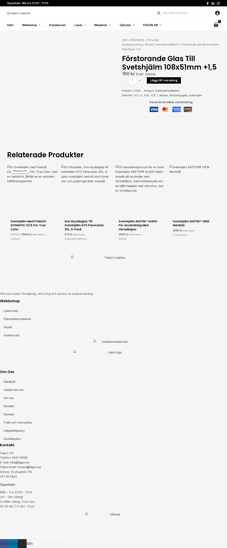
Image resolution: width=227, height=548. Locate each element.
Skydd (149, 44)
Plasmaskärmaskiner (17, 319)
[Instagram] (218, 3)
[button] (38, 25)
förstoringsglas (178, 95)
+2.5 (153, 95)
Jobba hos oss (14, 390)
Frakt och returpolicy (18, 422)
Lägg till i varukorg (163, 80)
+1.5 (135, 95)
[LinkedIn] (213, 3)
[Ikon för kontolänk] (217, 12)
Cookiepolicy (12, 439)
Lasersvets (11, 311)
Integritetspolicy (14, 430)
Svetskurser (12, 335)
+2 (140, 95)
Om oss (9, 398)
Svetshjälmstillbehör (167, 44)
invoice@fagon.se (29, 467)
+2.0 (146, 95)
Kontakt (9, 406)
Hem (125, 40)
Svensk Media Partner (55, 536)
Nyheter (9, 414)
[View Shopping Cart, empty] (216, 25)
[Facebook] (207, 3)
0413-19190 (19, 457)
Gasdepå (9, 381)
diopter (163, 95)
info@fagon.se (19, 462)
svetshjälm (195, 95)
